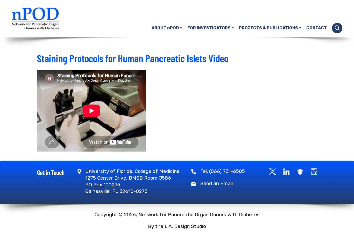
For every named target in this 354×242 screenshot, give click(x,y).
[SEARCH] (337, 28)
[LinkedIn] (286, 171)
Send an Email (216, 183)
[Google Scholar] (300, 171)
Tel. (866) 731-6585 (222, 171)
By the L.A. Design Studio (177, 226)
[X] (272, 171)
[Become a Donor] (314, 171)
